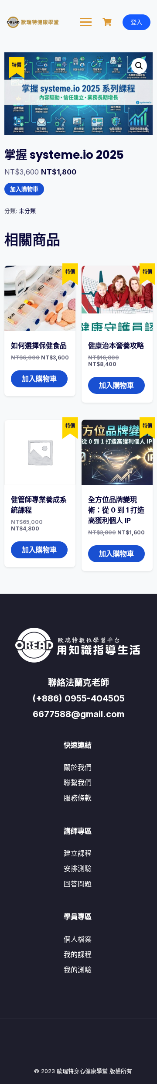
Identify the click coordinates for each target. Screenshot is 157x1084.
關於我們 (78, 767)
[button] (139, 66)
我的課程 (78, 954)
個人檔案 (78, 939)
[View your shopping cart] (108, 22)
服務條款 (78, 797)
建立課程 (78, 853)
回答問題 (78, 883)
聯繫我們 (78, 782)
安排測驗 (78, 868)
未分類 (27, 210)
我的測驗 (78, 969)
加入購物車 (24, 189)
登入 (136, 21)
